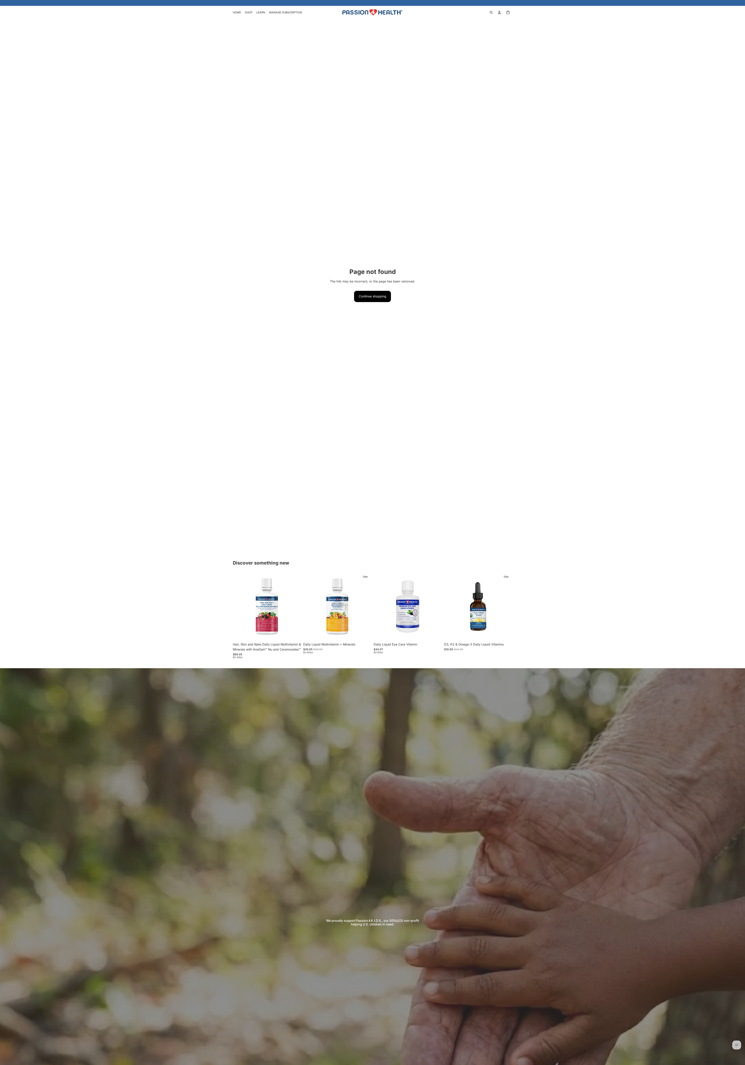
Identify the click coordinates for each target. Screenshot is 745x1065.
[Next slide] (295, 606)
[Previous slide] (238, 606)
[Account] (499, 12)
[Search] (491, 12)
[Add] (294, 634)
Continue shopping (372, 296)
